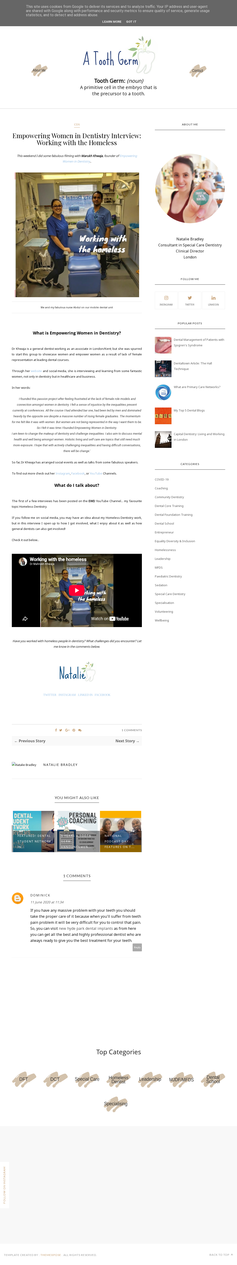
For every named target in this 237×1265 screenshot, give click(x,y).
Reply (137, 947)
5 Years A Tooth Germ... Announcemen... (76, 841)
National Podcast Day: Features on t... (120, 841)
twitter (189, 304)
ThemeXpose (51, 1255)
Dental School (164, 523)
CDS (77, 124)
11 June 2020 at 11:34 (46, 902)
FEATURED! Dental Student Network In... (34, 841)
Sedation (161, 585)
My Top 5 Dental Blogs (189, 410)
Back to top (219, 1254)
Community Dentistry (169, 497)
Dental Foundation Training (174, 515)
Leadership (163, 559)
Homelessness (165, 550)
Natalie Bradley (60, 764)
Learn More (112, 21)
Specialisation (164, 603)
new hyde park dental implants (86, 928)
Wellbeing (162, 620)
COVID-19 (161, 479)
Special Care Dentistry (170, 594)
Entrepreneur (164, 532)
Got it (131, 21)
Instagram (166, 304)
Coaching (161, 488)
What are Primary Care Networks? (197, 387)
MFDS (159, 567)
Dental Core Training (169, 506)
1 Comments (132, 730)
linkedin (213, 304)
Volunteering (164, 611)
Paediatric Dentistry (168, 576)
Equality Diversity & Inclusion (175, 541)
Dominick (40, 895)
